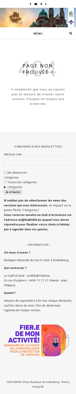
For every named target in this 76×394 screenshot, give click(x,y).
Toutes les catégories (21, 182)
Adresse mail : (13, 154)
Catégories (11, 177)
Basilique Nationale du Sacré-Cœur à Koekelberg (36, 260)
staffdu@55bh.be (29, 220)
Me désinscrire (16, 172)
